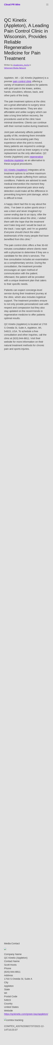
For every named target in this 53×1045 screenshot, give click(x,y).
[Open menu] (47, 4)
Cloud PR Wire (12, 4)
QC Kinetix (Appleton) (15, 169)
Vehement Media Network (15, 68)
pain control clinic (22, 81)
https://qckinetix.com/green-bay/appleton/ (26, 1014)
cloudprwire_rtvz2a (21, 65)
